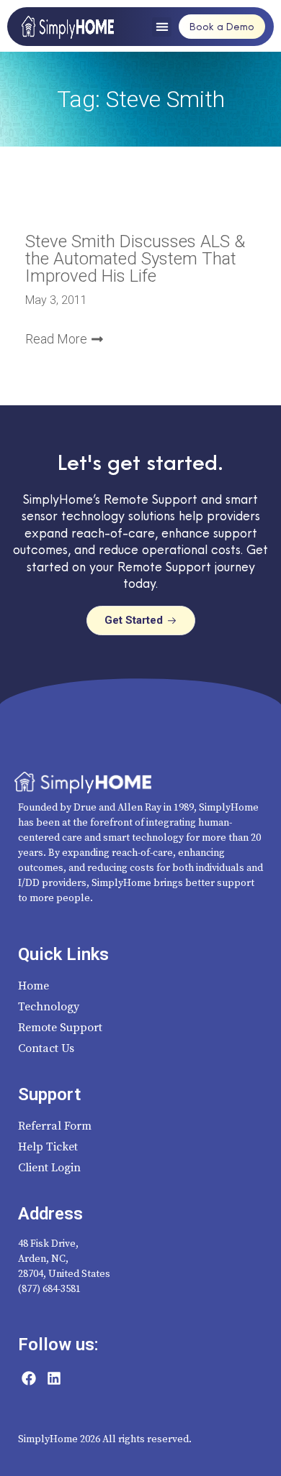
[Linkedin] (54, 1378)
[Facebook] (29, 1378)
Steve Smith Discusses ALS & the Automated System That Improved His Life (135, 258)
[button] (161, 27)
